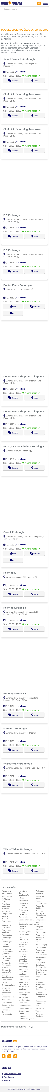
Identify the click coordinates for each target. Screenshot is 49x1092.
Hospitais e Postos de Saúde (23, 944)
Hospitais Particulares (23, 950)
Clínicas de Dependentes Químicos (7, 951)
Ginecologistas (25, 931)
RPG (37, 979)
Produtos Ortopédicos (41, 919)
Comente (14, 81)
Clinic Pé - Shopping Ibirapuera (22, 94)
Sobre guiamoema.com (12, 1074)
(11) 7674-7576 (12, 776)
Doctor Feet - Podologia (17, 285)
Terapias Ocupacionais (41, 993)
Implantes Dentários (23, 960)
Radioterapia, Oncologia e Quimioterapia (41, 972)
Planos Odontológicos (41, 902)
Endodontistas (7, 999)
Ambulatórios (7, 896)
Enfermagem (7, 1002)
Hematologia (24, 934)
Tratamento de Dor (40, 1005)
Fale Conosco (9, 1077)
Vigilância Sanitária (39, 1015)
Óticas (21, 1014)
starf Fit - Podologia (15, 728)
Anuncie (7, 1080)
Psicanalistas (41, 932)
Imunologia (23, 964)
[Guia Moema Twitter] (10, 1056)
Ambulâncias (7, 894)
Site (14, 307)
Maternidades (24, 979)
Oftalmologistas (25, 1008)
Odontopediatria (25, 1005)
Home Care (23, 940)
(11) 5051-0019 (12, 620)
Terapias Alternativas (40, 983)
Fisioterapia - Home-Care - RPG (23, 905)
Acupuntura (6, 891)
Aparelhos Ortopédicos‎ (7, 912)
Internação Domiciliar (23, 970)
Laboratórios (24, 977)
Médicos (22, 989)
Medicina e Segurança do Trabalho (24, 984)
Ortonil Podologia (14, 532)
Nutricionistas (24, 1000)
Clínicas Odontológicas (8, 976)
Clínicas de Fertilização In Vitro (6, 965)
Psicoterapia (41, 947)
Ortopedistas (24, 1011)
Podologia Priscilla (15, 607)
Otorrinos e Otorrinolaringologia (27, 1017)
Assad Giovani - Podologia (19, 59)
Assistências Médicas (7, 931)
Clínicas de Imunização (6, 971)
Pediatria (39, 894)
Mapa (35, 81)
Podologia (9, 572)
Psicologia (40, 935)
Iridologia (22, 974)
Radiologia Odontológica (41, 966)
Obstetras (23, 1003)
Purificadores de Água (41, 958)
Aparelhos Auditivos (6, 908)
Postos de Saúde (40, 907)
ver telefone (21, 72)
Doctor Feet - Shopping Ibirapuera (24, 376)
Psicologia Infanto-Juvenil (40, 940)
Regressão (40, 977)
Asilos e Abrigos (5, 917)
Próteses (39, 929)
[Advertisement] (24, 17)
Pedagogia (40, 891)
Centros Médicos (5, 945)
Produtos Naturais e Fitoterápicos (41, 913)
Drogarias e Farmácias (6, 989)
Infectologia (23, 966)
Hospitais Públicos (22, 955)
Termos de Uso (21, 1089)
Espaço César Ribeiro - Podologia (24, 446)
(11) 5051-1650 (12, 585)
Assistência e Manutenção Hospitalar (7, 924)
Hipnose (22, 937)
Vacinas (39, 1011)
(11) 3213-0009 (12, 459)
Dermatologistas (8, 985)
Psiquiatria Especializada (41, 954)
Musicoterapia (24, 992)
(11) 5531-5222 (12, 72)
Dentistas (5, 982)
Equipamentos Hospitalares (8, 1006)
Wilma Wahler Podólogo (18, 763)
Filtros (21, 898)
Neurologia (23, 997)
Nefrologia (23, 995)
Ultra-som (40, 1008)
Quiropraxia (40, 962)
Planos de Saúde (40, 897)
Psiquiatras (40, 950)
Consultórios (7, 980)
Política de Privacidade (34, 1089)
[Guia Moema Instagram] (16, 1056)
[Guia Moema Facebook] (4, 1056)
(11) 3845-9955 (12, 298)
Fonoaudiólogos (25, 917)
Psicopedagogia (42, 944)
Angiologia (6, 904)
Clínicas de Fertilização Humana (6, 958)
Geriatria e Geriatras (23, 928)
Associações (7, 935)
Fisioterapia (23, 901)
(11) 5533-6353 (12, 545)
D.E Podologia (12, 215)
